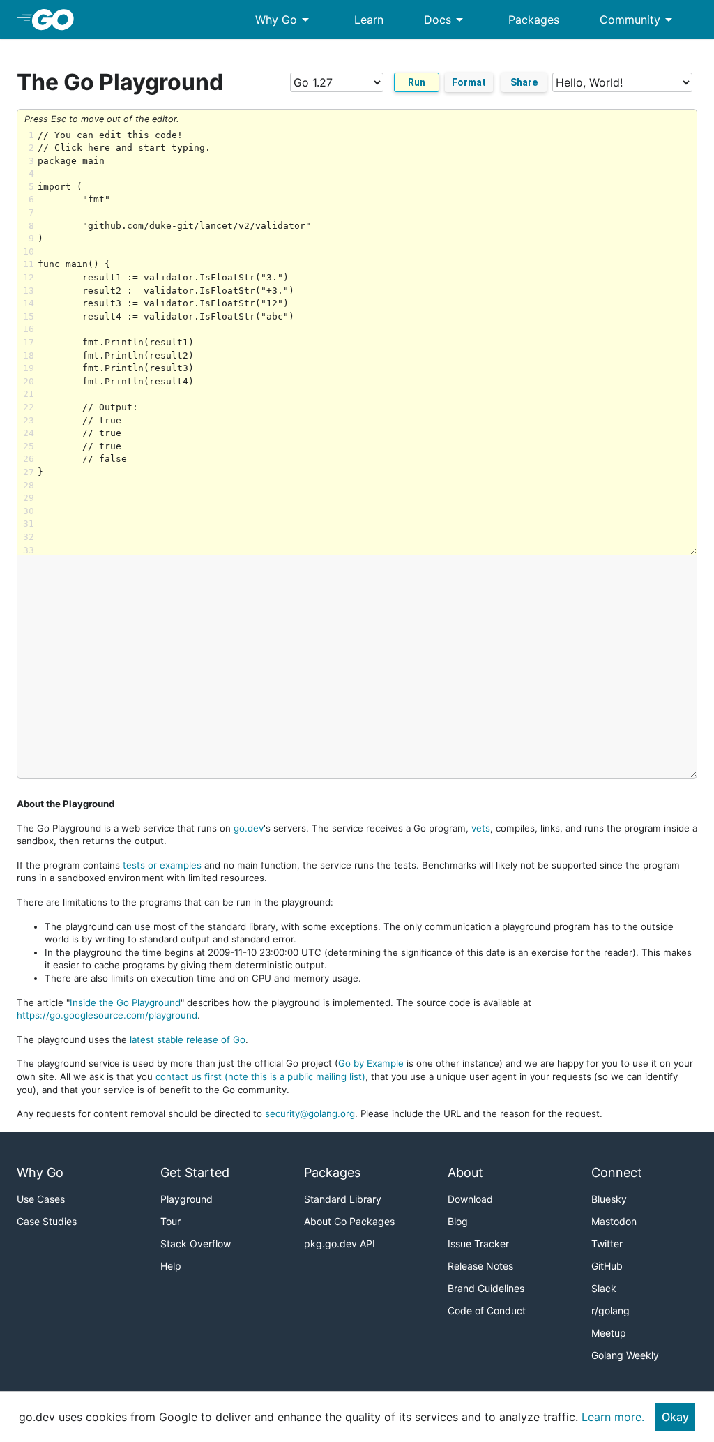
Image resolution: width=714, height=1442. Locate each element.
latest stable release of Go (187, 1039)
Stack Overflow (195, 1243)
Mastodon (614, 1221)
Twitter (607, 1243)
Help (170, 1266)
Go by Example (371, 1063)
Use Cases (41, 1199)
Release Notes (480, 1266)
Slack (603, 1288)
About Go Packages (349, 1221)
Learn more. (613, 1417)
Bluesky (609, 1199)
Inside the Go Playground (125, 1002)
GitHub (607, 1266)
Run (416, 82)
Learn (368, 20)
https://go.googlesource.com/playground (107, 1015)
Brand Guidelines (486, 1288)
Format (469, 82)
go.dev (249, 828)
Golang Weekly (625, 1355)
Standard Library (342, 1199)
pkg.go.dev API (339, 1243)
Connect (616, 1172)
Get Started (194, 1172)
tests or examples (162, 865)
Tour (170, 1221)
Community (638, 19)
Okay (675, 1417)
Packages (533, 20)
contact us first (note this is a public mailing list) (260, 1076)
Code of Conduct (487, 1310)
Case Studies (47, 1221)
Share (524, 82)
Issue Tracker (478, 1243)
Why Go (284, 19)
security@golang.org (310, 1113)
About (465, 1172)
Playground (186, 1199)
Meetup (608, 1333)
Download (470, 1199)
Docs (446, 19)
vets (480, 828)
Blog (458, 1221)
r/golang (610, 1310)
